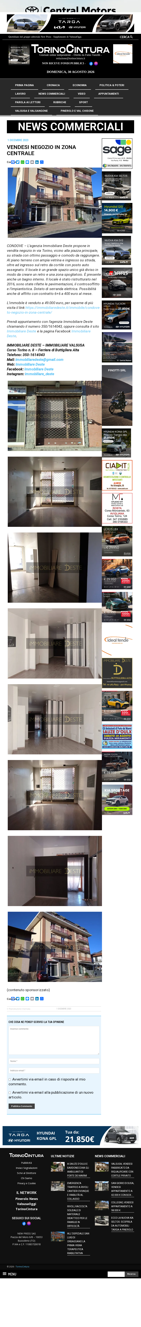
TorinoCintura (26, 1209)
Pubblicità (26, 1162)
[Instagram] (29, 1224)
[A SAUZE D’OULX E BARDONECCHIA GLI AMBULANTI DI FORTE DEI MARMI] (58, 1167)
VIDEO (81, 93)
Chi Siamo (26, 1178)
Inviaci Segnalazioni (26, 1167)
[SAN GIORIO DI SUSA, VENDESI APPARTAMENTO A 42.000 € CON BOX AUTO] (102, 1186)
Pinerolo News (26, 1199)
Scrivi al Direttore (26, 1173)
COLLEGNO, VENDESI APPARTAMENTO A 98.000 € (122, 1206)
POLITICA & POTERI (112, 85)
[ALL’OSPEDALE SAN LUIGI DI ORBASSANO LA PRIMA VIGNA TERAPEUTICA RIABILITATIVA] (58, 1236)
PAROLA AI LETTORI (27, 102)
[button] (124, 36)
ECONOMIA (80, 85)
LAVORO (20, 93)
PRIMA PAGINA (24, 85)
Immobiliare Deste (21, 331)
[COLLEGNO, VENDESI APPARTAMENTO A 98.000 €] (102, 1205)
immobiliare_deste (39, 374)
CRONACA (53, 85)
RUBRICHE (59, 102)
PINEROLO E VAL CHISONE (77, 110)
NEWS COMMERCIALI (52, 93)
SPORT (83, 102)
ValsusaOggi (26, 1204)
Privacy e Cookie (26, 1183)
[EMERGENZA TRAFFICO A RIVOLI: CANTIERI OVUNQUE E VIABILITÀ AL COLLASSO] (58, 1186)
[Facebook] (24, 1224)
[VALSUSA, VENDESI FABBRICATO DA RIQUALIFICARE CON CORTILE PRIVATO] (102, 1167)
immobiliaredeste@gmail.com (39, 360)
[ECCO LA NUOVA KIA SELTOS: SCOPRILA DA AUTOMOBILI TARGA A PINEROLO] (102, 1221)
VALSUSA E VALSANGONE (31, 110)
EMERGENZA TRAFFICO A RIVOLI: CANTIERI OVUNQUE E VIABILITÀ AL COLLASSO (78, 1191)
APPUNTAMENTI (108, 93)
